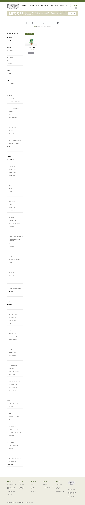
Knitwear (11, 349)
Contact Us (45, 484)
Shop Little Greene (35, 8)
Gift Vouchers (10, 57)
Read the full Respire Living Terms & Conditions (48, 486)
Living (10, 194)
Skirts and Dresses (13, 355)
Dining (10, 185)
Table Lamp (11, 409)
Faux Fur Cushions (13, 455)
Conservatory (12, 182)
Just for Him (11, 301)
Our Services (28, 8)
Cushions (9, 47)
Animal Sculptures (13, 111)
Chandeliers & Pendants (14, 403)
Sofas (10, 243)
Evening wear (12, 342)
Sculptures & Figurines (14, 108)
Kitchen (10, 191)
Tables (10, 262)
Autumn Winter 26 (13, 317)
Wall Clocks (11, 153)
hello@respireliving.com (60, 491)
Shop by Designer (12, 169)
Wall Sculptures (12, 133)
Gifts (67, 5)
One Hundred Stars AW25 (14, 381)
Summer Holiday (12, 390)
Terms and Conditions (16, 502)
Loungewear (11, 368)
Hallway (11, 188)
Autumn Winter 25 (13, 314)
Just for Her (11, 298)
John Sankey (9, 63)
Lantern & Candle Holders (14, 101)
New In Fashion (12, 374)
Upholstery (11, 281)
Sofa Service (21, 488)
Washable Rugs (12, 435)
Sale (8, 80)
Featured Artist (10, 50)
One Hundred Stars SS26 (14, 384)
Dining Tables (12, 275)
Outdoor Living (12, 201)
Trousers (11, 362)
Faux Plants (11, 98)
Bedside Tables (12, 265)
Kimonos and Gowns (13, 346)
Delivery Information (24, 502)
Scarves (11, 330)
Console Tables (12, 272)
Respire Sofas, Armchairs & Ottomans (15, 240)
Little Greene (21, 487)
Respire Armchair (12, 220)
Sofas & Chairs (12, 214)
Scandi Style (11, 210)
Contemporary (12, 426)
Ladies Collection (24, 5)
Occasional (11, 229)
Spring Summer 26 (13, 387)
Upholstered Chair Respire (15, 288)
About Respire (21, 485)
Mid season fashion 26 (14, 371)
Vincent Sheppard (13, 172)
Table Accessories (13, 117)
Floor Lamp (11, 406)
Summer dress (12, 397)
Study (10, 204)
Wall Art (11, 130)
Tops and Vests (12, 358)
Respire (10, 249)
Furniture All (12, 166)
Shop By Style (12, 207)
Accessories (62, 5)
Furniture (32, 5)
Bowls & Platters (13, 120)
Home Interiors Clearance (15, 140)
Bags (10, 323)
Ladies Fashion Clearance (14, 143)
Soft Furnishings (39, 5)
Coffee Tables (12, 269)
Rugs (8, 77)
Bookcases (11, 256)
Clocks (56, 5)
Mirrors (51, 5)
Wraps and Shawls (13, 365)
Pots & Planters (12, 105)
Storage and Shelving (14, 253)
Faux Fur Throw (12, 461)
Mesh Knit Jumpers (13, 352)
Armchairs (11, 217)
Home (35, 26)
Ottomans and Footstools (15, 233)
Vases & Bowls (12, 114)
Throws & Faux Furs (13, 451)
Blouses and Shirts (13, 336)
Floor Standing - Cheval (14, 416)
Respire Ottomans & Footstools (16, 236)
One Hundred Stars (13, 377)
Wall (10, 419)
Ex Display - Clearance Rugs (15, 432)
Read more (31, 52)
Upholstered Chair (13, 285)
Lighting (46, 5)
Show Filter (29, 33)
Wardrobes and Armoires (14, 259)
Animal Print (12, 311)
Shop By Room (12, 175)
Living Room (11, 198)
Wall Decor (11, 124)
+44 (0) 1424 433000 (59, 490)
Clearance (23, 8)
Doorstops (11, 467)
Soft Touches (10, 87)
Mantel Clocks (12, 149)
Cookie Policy (30, 502)
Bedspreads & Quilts (13, 445)
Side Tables (11, 278)
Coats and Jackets (13, 339)
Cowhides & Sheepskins (14, 429)
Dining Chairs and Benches (15, 223)
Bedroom (11, 178)
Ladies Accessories (13, 320)
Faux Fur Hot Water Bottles (15, 458)
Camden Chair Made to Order (31, 47)
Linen (10, 393)
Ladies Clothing (12, 333)
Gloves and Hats (12, 326)
